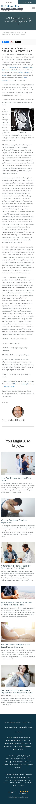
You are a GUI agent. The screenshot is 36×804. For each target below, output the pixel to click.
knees (4, 75)
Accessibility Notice (25, 727)
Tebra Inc (17, 722)
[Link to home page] (15, 8)
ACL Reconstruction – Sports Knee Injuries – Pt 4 (14, 33)
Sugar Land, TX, (13, 67)
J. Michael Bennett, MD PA (9, 33)
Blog (20, 33)
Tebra (26, 797)
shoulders (20, 72)
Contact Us (18, 732)
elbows (26, 72)
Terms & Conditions (10, 727)
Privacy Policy (27, 722)
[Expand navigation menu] (33, 8)
